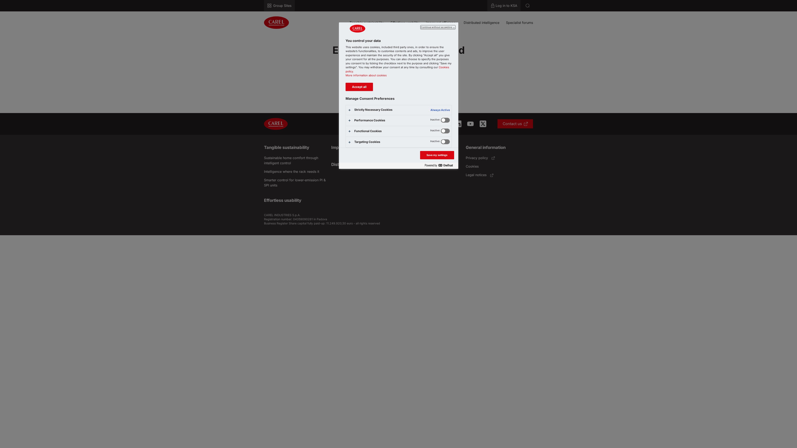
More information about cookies (366, 75)
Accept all (359, 87)
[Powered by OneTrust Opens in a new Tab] (440, 165)
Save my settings (437, 155)
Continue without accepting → (438, 27)
